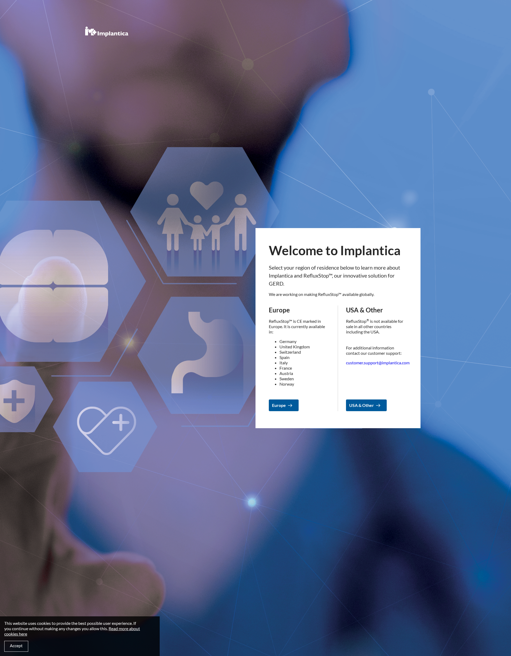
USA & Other (361, 405)
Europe (279, 405)
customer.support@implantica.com (378, 362)
